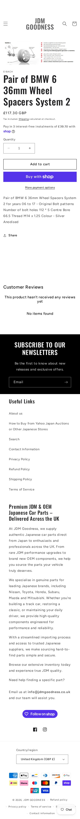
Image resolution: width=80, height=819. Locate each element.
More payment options (40, 187)
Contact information (42, 813)
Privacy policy (17, 806)
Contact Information (24, 449)
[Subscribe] (66, 382)
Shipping (24, 119)
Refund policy (59, 799)
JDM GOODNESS (34, 800)
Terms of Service (22, 489)
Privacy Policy (19, 459)
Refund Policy (19, 469)
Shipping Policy (20, 479)
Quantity (9, 139)
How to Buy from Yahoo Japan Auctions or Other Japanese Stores (39, 426)
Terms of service (41, 806)
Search (14, 439)
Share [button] (12, 235)
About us (16, 413)
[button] (5, 24)
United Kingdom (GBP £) (38, 759)
